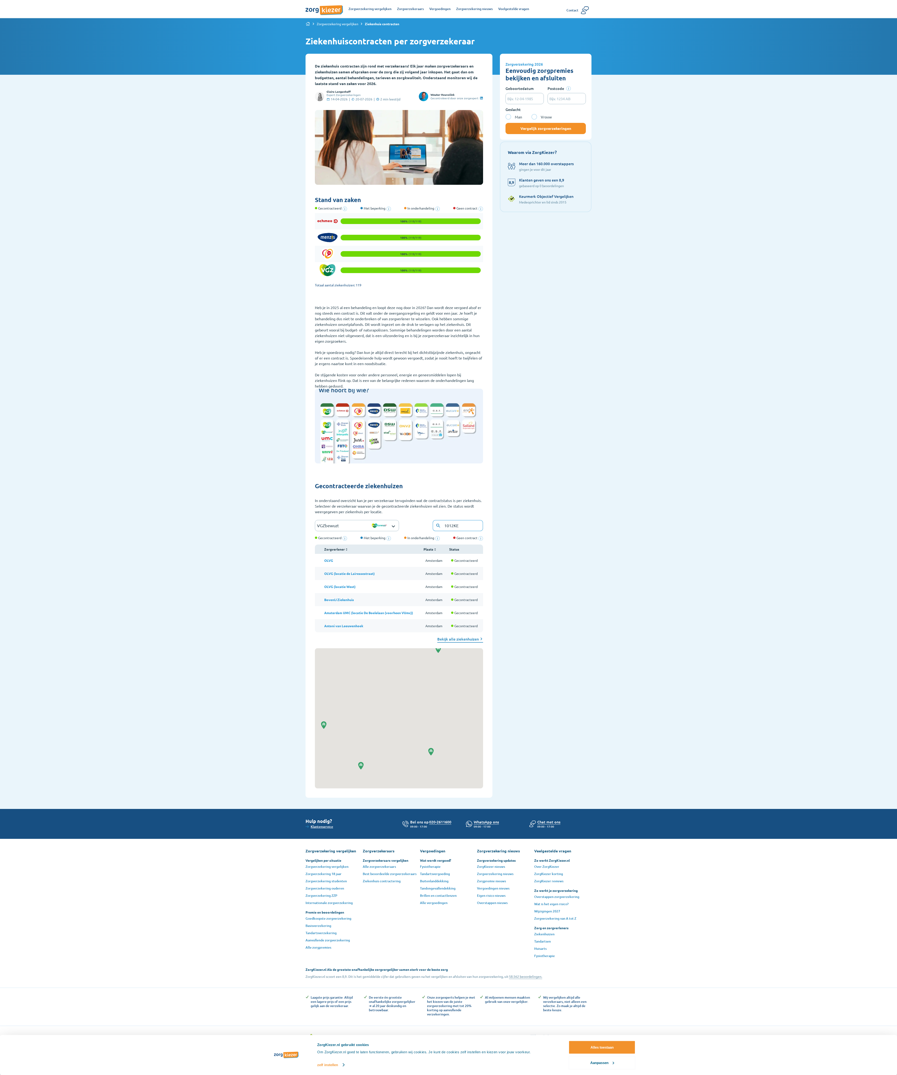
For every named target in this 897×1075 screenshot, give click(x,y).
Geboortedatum (519, 88)
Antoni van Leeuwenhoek (343, 626)
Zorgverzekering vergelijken (337, 24)
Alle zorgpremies (318, 947)
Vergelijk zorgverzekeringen (545, 128)
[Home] (308, 23)
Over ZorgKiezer (546, 866)
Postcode (556, 88)
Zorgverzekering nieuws (495, 874)
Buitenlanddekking (434, 881)
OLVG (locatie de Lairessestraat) (349, 573)
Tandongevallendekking (438, 888)
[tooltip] (344, 208)
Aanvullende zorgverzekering (328, 940)
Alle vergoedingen (434, 903)
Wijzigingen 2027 (547, 911)
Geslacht (513, 109)
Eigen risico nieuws (491, 895)
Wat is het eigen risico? (551, 904)
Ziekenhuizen (544, 934)
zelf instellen (327, 1065)
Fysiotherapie (430, 866)
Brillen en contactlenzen (438, 895)
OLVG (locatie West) (340, 586)
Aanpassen (599, 1062)
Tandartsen (542, 941)
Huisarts (540, 948)
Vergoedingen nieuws (493, 888)
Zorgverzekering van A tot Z (555, 918)
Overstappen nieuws (492, 903)
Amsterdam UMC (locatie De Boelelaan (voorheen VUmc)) (368, 613)
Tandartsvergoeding (435, 874)
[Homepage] (324, 8)
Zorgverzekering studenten (326, 881)
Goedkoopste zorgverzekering (328, 918)
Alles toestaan (602, 1047)
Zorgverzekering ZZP (321, 895)
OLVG (328, 560)
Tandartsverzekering (321, 933)
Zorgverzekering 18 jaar (324, 874)
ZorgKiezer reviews (548, 881)
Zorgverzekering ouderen (325, 888)
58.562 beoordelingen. (525, 976)
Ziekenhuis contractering (382, 881)
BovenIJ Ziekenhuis (339, 600)
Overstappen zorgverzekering (556, 896)
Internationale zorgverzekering (329, 903)
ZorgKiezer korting (548, 874)
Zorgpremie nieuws (491, 881)
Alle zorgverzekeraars (379, 866)
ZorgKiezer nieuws (491, 866)
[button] (431, 751)
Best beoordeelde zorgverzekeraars (389, 874)
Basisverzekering (318, 925)
